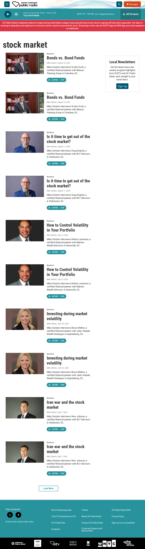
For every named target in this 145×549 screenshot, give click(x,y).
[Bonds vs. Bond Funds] (25, 63)
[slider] (20, 14)
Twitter (85, 510)
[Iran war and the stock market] (25, 407)
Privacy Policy (118, 516)
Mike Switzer (52, 63)
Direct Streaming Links (61, 510)
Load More (48, 488)
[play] (8, 14)
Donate (133, 4)
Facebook (55, 529)
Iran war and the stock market (65, 405)
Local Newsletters (122, 62)
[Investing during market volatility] (25, 319)
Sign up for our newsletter (123, 523)
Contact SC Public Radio (92, 523)
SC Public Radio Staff (121, 510)
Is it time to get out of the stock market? (68, 139)
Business (50, 54)
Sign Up (122, 86)
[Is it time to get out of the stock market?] (25, 142)
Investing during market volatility (67, 316)
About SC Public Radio (91, 516)
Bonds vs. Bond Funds (66, 57)
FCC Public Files (58, 523)
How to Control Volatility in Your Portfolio (67, 228)
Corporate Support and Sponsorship (92, 529)
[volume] (16, 14)
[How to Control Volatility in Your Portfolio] (25, 230)
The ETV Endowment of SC (63, 516)
